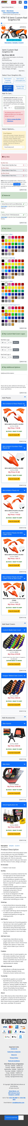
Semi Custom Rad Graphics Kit (8, 88)
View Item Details (13, 664)
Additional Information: (7, 373)
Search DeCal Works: (8, 7)
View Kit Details (13, 435)
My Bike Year (4, 163)
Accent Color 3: (7, 281)
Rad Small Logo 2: (6, 354)
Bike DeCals (10, 11)
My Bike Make (5, 168)
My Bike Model (5, 173)
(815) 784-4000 (13, 1098)
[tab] (4, 845)
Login (13, 2)
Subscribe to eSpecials (14, 1052)
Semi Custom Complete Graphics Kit (7, 80)
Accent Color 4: (10, 305)
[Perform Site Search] (25, 7)
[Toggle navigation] (25, 2)
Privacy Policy (14, 1058)
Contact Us (14, 1049)
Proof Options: (7, 133)
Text (10, 342)
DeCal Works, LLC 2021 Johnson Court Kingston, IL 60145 (14, 1093)
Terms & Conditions (14, 1061)
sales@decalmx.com (18, 1102)
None (16, 342)
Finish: (2, 212)
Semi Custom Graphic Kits (11, 12)
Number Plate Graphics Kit (20, 87)
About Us (14, 1055)
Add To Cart (20, 108)
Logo (4, 342)
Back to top (23, 189)
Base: (2, 201)
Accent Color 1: (6, 234)
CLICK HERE (17, 184)
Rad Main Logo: (5, 340)
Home (3, 11)
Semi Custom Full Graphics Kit (20, 79)
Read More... (22, 70)
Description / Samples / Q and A (14, 43)
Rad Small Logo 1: (6, 347)
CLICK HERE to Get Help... (14, 40)
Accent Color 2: (8, 258)
